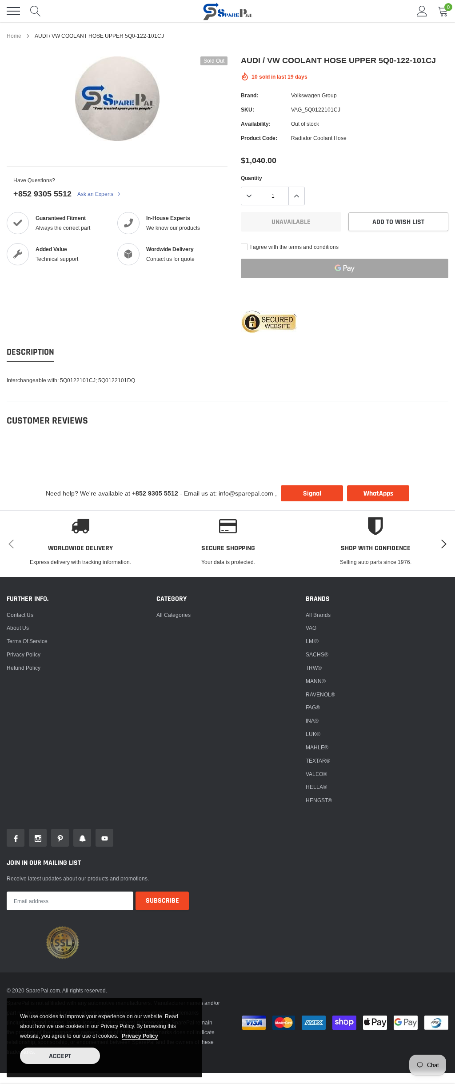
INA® (312, 720)
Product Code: (259, 138)
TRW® (314, 667)
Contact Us (20, 615)
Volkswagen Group (314, 95)
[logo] (227, 11)
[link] (15, 838)
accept (60, 1056)
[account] (422, 11)
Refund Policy (23, 667)
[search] (35, 11)
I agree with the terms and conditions (294, 247)
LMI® (312, 641)
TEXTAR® (318, 760)
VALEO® (316, 774)
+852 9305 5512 (42, 193)
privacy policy (140, 1035)
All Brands (318, 615)
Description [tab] (30, 352)
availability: (256, 123)
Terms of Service (27, 641)
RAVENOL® (320, 694)
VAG (311, 627)
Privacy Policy (23, 654)
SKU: (247, 109)
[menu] (13, 11)
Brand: (249, 95)
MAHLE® (317, 747)
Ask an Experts (96, 194)
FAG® (313, 707)
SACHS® (317, 654)
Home (14, 35)
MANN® (316, 681)
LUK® (313, 734)
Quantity (251, 178)
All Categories (173, 615)
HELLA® (316, 787)
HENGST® (319, 800)
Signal (312, 493)
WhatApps (378, 493)
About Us (18, 627)
